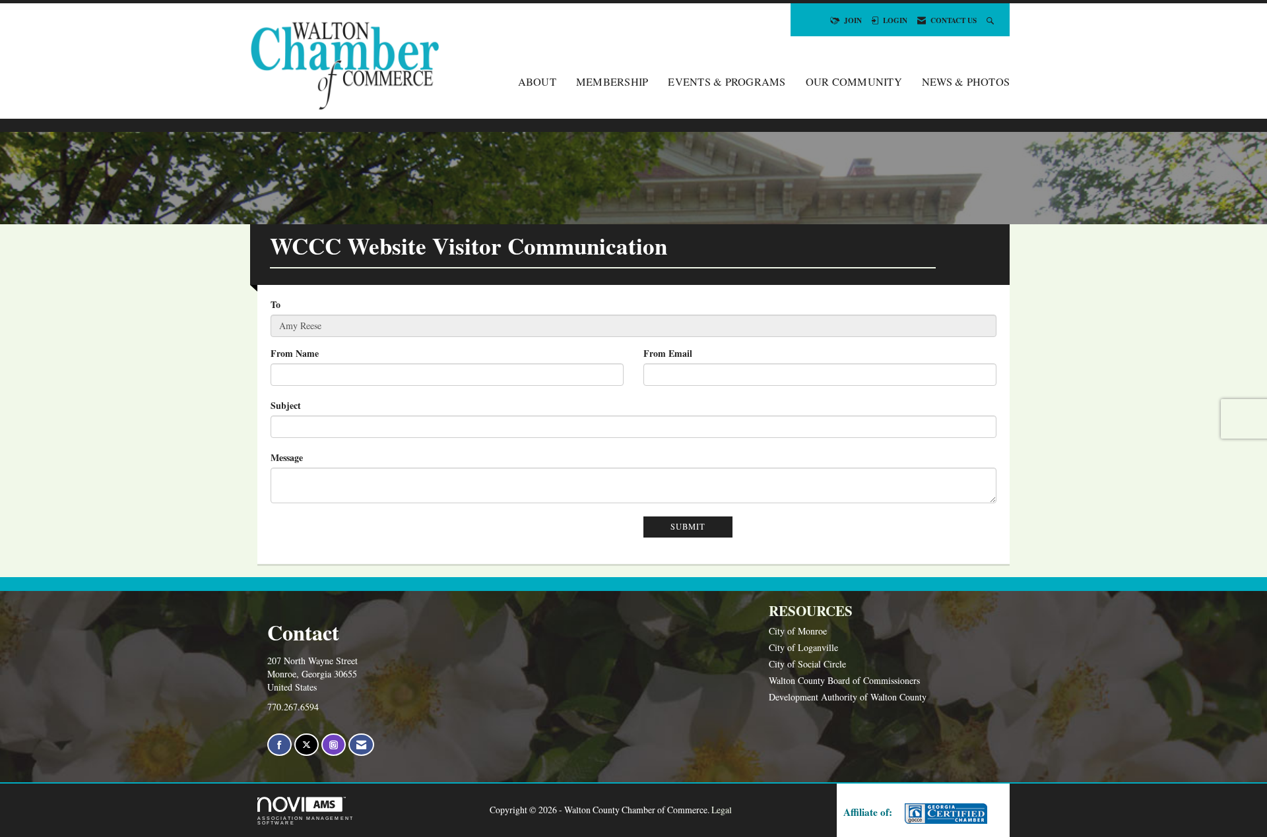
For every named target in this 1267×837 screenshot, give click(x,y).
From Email (667, 353)
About (537, 82)
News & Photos (966, 82)
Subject (286, 405)
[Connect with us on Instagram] (333, 745)
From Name (295, 353)
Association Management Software (305, 820)
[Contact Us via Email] (361, 745)
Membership (612, 82)
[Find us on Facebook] (279, 745)
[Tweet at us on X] (306, 745)
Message (287, 457)
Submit (687, 526)
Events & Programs (726, 82)
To (275, 304)
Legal (721, 809)
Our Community (854, 82)
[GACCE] (944, 813)
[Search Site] (991, 20)
